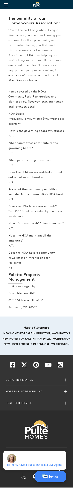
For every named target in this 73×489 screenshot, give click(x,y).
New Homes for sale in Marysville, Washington (36, 338)
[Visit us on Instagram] (60, 366)
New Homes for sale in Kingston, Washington (36, 333)
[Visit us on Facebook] (12, 366)
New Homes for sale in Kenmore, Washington (36, 344)
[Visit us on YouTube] (48, 366)
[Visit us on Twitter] (24, 366)
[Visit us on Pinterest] (36, 366)
